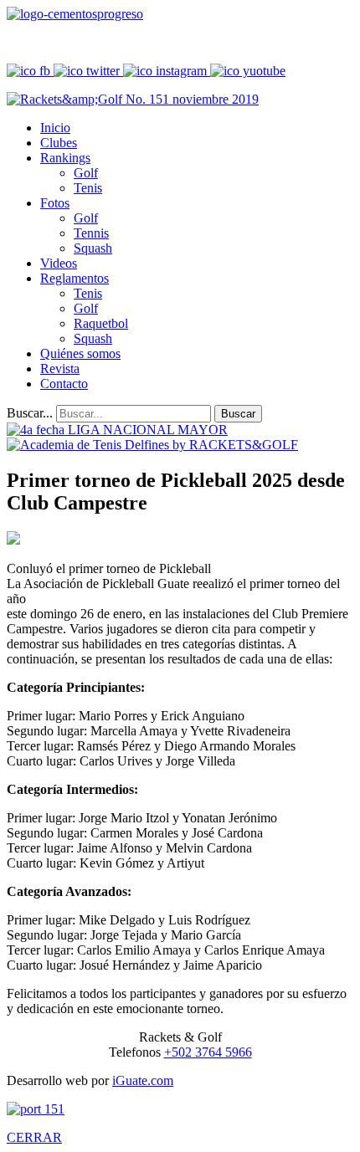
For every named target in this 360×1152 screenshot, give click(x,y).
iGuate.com (142, 1080)
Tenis (88, 188)
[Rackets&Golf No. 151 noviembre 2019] (133, 99)
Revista (60, 368)
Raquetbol (101, 323)
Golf (86, 173)
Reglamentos (74, 278)
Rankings (65, 158)
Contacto (64, 383)
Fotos (54, 203)
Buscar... (30, 413)
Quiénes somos (80, 353)
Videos (58, 263)
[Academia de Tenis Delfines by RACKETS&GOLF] (152, 445)
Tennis (91, 233)
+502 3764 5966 (208, 1052)
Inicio (55, 127)
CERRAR (34, 1137)
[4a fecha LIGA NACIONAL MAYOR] (117, 429)
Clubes (58, 143)
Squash (93, 248)
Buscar (238, 413)
